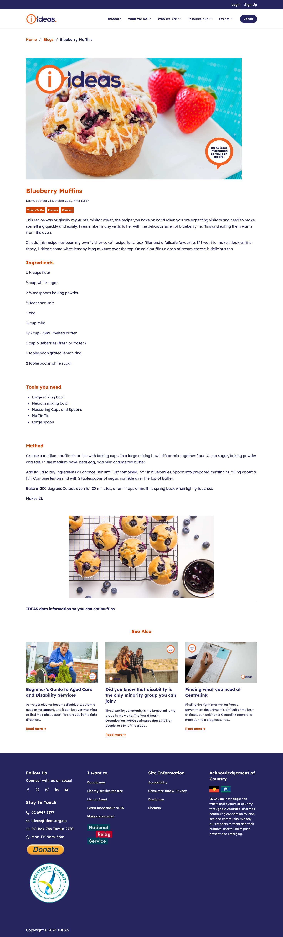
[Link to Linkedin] (57, 789)
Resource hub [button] (198, 19)
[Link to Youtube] (66, 789)
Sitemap (154, 808)
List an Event (97, 799)
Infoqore (114, 19)
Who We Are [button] (167, 19)
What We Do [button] (137, 19)
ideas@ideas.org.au (49, 820)
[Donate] (45, 849)
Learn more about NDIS (105, 808)
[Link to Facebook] (28, 789)
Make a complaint (100, 816)
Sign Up (250, 5)
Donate (249, 19)
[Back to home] (41, 19)
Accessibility (157, 782)
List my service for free (105, 791)
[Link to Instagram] (47, 789)
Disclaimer (156, 799)
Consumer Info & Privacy (167, 791)
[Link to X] (37, 789)
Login (235, 5)
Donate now (96, 782)
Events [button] (224, 19)
